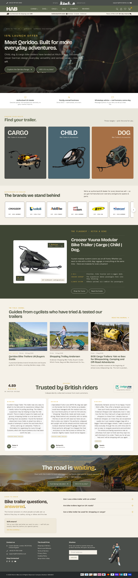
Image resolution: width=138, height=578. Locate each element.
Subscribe (74, 557)
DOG (44, 9)
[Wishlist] (125, 8)
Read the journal (119, 318)
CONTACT (74, 9)
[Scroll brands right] (133, 209)
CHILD (54, 9)
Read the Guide (97, 291)
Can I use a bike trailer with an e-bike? (79, 499)
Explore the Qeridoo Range (18, 69)
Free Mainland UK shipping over (20, 14)
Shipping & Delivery (44, 546)
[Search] (117, 8)
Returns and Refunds (44, 548)
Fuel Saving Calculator (58, 484)
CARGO (34, 9)
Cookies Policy (42, 556)
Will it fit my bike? (46, 69)
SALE (64, 9)
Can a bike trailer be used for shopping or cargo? (84, 512)
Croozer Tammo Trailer (59, 436)
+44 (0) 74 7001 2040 (15, 551)
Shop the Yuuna (79, 291)
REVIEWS (85, 9)
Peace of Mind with (117, 14)
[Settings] (121, 8)
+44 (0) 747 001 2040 (15, 3)
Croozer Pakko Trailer (15, 436)
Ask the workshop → (14, 530)
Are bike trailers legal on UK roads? (78, 506)
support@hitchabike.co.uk (121, 3)
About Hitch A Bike (44, 558)
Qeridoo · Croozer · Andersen (69, 14)
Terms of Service (43, 551)
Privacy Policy (42, 553)
